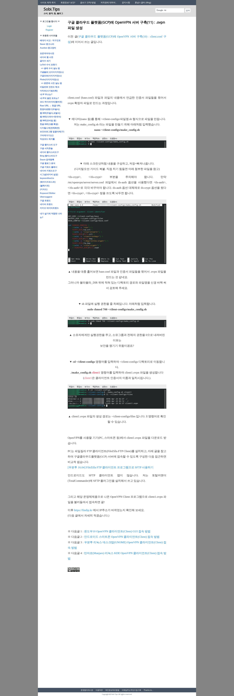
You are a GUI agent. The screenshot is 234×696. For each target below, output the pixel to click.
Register (49, 30)
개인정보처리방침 (112, 690)
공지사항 (126, 2)
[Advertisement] (117, 75)
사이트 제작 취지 (48, 2)
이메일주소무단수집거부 (131, 690)
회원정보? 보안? (68, 2)
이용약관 (99, 690)
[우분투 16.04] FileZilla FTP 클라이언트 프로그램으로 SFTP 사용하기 (110, 467)
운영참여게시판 (87, 690)
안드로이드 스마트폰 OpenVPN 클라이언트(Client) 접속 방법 (122, 536)
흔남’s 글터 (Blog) (143, 2)
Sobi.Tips (52, 9)
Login (49, 26)
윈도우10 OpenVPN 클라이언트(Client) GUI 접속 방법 (117, 531)
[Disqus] (117, 649)
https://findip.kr (83, 510)
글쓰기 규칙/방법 (88, 2)
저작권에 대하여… (109, 2)
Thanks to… (148, 690)
